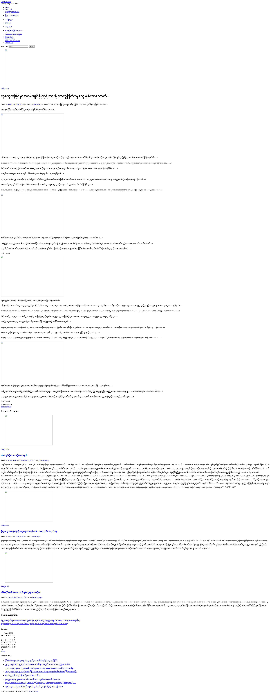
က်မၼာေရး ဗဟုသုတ (13, 34)
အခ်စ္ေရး (5, 88)
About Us (8, 9)
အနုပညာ (8, 26)
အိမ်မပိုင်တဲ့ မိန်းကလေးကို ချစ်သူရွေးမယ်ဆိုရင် (21, 592)
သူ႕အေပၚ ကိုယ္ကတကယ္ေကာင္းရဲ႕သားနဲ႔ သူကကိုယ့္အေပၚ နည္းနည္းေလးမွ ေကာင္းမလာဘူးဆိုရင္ (40, 620)
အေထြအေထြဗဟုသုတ (13, 30)
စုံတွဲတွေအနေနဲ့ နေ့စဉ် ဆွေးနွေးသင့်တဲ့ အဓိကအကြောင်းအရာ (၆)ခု (29, 531)
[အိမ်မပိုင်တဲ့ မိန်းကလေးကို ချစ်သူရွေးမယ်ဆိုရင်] (135, 567)
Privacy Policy (10, 39)
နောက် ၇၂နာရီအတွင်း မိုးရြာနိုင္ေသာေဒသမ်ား (22, 675)
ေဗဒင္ (7, 23)
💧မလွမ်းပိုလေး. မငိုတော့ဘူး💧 (14, 455)
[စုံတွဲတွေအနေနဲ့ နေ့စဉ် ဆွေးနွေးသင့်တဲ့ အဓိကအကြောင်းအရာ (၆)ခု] (135, 506)
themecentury (33, 691)
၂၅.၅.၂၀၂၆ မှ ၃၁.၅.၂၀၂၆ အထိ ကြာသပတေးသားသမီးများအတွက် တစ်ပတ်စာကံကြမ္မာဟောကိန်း (41, 672)
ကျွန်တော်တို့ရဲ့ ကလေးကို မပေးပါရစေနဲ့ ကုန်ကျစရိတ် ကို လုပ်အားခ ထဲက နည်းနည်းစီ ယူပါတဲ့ (34, 624)
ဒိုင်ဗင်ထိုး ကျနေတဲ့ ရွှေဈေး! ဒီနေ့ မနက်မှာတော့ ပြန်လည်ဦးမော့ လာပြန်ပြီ (31, 660)
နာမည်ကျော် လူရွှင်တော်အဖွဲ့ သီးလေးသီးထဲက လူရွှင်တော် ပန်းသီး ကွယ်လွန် (32, 679)
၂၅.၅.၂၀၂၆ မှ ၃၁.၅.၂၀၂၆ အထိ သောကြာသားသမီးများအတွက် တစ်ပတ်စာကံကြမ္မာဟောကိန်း (39, 668)
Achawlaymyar (35, 104)
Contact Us (9, 43)
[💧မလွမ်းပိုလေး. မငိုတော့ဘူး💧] (135, 430)
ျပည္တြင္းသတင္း (12, 12)
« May (3, 651)
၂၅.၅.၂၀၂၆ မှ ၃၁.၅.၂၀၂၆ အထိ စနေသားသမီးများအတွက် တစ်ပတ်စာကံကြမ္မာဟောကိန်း (37, 664)
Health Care (9, 37)
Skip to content (6, 2)
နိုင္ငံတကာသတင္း (11, 15)
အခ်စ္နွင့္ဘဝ (9, 19)
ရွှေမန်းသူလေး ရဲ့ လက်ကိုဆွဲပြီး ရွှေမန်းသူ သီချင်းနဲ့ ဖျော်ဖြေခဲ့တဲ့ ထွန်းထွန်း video (34, 686)
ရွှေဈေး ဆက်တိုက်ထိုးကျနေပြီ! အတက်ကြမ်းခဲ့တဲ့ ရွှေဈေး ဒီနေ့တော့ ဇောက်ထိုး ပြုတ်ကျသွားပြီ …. (40, 683)
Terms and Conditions (12, 41)
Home (7, 7)
